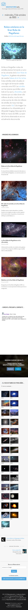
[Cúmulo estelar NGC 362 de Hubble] (5, 422)
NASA (10, 36)
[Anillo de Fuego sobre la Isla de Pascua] (5, 394)
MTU (15, 599)
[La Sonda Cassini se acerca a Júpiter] (14, 496)
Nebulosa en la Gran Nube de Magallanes (12, 280)
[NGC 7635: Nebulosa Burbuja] (5, 450)
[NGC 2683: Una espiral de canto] (14, 450)
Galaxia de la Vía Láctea (17, 78)
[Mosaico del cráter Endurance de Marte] (14, 478)
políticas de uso (22, 598)
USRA (25, 599)
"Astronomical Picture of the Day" (16, 596)
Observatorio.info (11, 594)
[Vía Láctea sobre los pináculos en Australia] (5, 413)
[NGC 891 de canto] (5, 440)
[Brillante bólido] (14, 459)
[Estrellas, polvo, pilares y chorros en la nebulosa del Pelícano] (5, 403)
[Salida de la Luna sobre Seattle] (5, 487)
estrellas (22, 86)
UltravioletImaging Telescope (17, 36)
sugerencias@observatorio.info (14, 605)
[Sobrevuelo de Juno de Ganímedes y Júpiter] (14, 403)
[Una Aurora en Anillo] (14, 487)
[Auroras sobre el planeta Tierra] (14, 440)
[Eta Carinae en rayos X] (5, 506)
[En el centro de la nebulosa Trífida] (5, 431)
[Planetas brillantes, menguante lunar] (5, 468)
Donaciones (7, 603)
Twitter (18, 369)
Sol (13, 105)
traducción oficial (20, 594)
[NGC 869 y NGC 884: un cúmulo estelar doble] (5, 478)
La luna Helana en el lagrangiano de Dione (15, 538)
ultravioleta (18, 91)
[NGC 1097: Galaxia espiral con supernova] (14, 394)
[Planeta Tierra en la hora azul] (14, 413)
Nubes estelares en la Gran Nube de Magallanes (14, 29)
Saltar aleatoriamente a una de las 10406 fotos (14, 578)
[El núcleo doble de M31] (14, 515)
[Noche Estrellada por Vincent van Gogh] (5, 459)
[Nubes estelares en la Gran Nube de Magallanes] (5, 524)
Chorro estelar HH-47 (17, 550)
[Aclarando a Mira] (14, 506)
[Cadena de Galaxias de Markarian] (14, 468)
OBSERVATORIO (11, 7)
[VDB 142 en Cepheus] (5, 496)
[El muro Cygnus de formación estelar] (14, 422)
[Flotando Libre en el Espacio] (5, 515)
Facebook (10, 369)
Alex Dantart (19, 606)
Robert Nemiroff (10, 599)
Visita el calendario (6, 386)
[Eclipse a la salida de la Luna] (14, 431)
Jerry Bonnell (20, 599)
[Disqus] (14, 329)
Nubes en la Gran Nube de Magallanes (11, 166)
